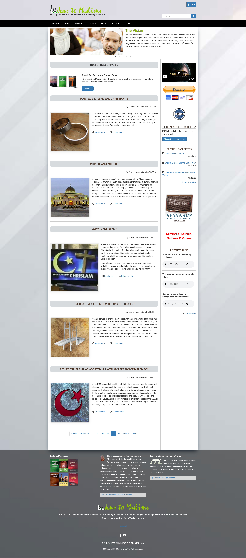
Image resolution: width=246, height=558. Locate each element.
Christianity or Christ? (174, 153)
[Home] (75, 7)
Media (66, 23)
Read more (100, 132)
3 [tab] (123, 56)
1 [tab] (115, 56)
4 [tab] (127, 56)
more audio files (190, 313)
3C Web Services (135, 549)
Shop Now (88, 88)
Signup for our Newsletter (174, 139)
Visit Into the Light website (164, 478)
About (77, 23)
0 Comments (118, 132)
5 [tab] (130, 56)
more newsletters (189, 182)
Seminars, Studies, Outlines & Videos (179, 236)
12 (114, 434)
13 (120, 433)
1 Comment (117, 203)
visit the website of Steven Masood (118, 495)
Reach (55, 23)
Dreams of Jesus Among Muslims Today (178, 174)
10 (103, 433)
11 (109, 433)
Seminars (90, 23)
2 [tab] (119, 56)
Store (103, 23)
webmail (123, 526)
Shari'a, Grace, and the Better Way (180, 162)
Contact (127, 23)
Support (113, 23)
